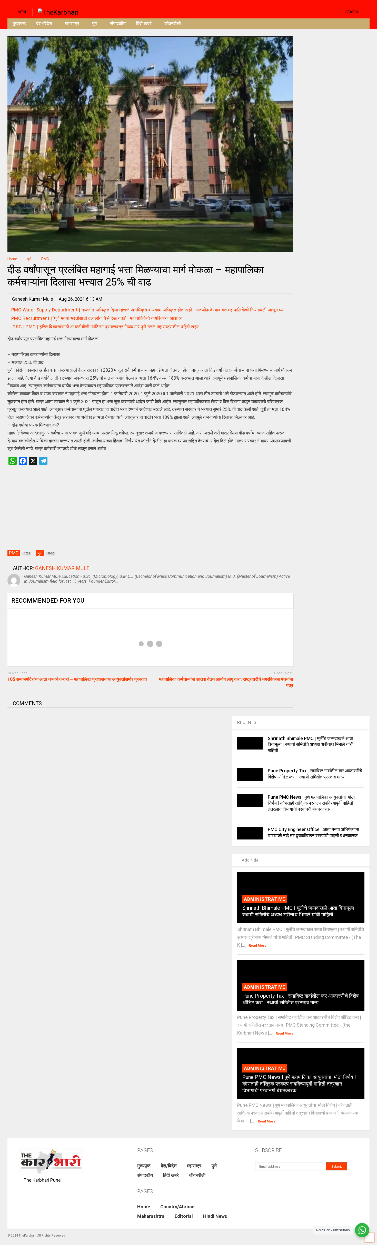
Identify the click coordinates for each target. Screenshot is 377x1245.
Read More (257, 945)
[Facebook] (340, 12)
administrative (264, 899)
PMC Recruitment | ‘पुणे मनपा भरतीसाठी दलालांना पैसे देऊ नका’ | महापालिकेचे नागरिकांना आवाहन (97, 318)
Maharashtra (150, 1216)
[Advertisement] (150, 511)
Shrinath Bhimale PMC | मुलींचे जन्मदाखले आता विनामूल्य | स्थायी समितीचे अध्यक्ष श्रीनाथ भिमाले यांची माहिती (310, 744)
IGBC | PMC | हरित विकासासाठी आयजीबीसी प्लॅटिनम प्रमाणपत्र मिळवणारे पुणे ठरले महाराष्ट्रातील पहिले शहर (105, 326)
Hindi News (215, 1216)
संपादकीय (118, 23)
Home (143, 1206)
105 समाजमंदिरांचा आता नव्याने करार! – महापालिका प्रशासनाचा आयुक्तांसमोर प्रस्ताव (77, 679)
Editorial (184, 1216)
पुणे (94, 23)
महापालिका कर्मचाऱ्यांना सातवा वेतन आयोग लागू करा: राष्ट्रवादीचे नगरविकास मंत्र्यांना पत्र (226, 682)
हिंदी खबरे (144, 23)
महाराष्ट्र (72, 23)
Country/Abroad (177, 1206)
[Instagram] (332, 12)
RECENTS (246, 722)
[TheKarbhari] (55, 12)
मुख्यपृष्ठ (19, 23)
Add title (250, 860)
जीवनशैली (172, 23)
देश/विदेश (44, 23)
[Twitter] (320, 12)
